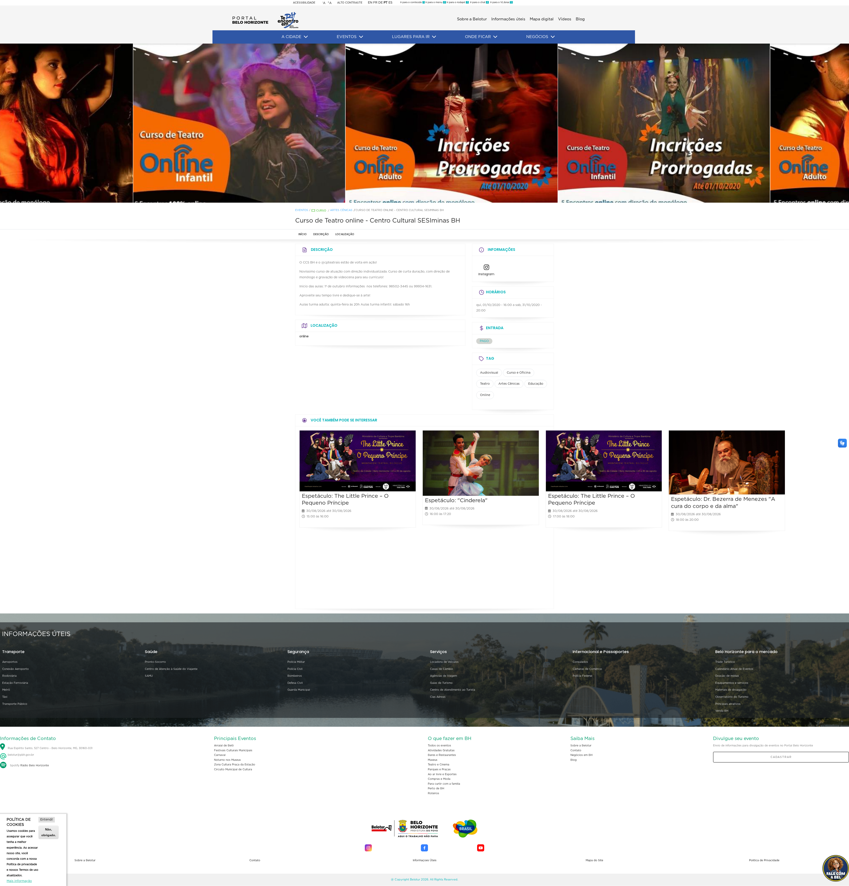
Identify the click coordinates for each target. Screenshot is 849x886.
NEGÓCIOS (537, 37)
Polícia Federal (582, 676)
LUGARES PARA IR (411, 37)
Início (302, 234)
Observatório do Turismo (731, 697)
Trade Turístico (725, 662)
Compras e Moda (439, 779)
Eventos (301, 210)
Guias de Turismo (441, 683)
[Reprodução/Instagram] (212, 123)
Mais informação (19, 881)
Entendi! (46, 819)
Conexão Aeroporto (15, 669)
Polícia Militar (296, 662)
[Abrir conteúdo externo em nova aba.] (486, 268)
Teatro (485, 383)
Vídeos (564, 19)
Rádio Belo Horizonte (34, 765)
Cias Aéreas (438, 697)
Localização (344, 234)
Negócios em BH (581, 755)
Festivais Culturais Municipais (233, 750)
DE (380, 2)
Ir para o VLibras (500, 2)
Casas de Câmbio (441, 669)
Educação (535, 383)
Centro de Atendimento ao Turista (452, 689)
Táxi (4, 697)
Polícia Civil (294, 669)
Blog (580, 19)
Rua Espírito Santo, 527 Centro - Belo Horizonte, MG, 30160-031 (50, 748)
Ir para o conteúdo (412, 2)
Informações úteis (508, 19)
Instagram (486, 274)
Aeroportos (9, 662)
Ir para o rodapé (457, 2)
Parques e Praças (439, 769)
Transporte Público (14, 704)
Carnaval (220, 755)
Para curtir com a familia (444, 783)
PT (386, 2)
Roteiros (433, 793)
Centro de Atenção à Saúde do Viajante (171, 669)
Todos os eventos (439, 745)
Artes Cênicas (341, 210)
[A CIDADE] (306, 37)
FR (375, 2)
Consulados (580, 662)
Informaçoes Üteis (424, 860)
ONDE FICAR (478, 37)
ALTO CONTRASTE (349, 2)
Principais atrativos (727, 704)
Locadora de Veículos (444, 662)
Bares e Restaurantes (442, 755)
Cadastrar (781, 757)
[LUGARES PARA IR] (434, 37)
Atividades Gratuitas (441, 750)
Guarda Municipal (298, 689)
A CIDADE (291, 37)
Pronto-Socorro (155, 662)
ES (390, 2)
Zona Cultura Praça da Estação (234, 764)
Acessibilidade (304, 2)
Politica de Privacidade (764, 860)
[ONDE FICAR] (495, 37)
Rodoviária (9, 676)
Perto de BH (436, 788)
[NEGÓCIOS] (553, 37)
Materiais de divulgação (730, 689)
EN (370, 2)
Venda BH (721, 710)
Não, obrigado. (48, 832)
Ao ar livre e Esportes (442, 774)
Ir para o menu (435, 2)
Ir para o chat (478, 2)
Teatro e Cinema (438, 764)
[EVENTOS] (361, 37)
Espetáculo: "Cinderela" (456, 500)
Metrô (6, 689)
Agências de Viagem (443, 676)
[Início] (265, 13)
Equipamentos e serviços (731, 683)
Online (485, 395)
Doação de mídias (727, 676)
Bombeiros (294, 676)
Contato (575, 750)
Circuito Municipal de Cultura (233, 769)
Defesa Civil (295, 683)
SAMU (149, 676)
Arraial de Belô (224, 745)
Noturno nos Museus (227, 760)
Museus (432, 760)
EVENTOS (347, 37)
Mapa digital (542, 19)
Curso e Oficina (518, 372)
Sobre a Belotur (472, 19)
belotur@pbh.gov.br (20, 754)
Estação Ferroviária (15, 683)
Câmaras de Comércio (587, 669)
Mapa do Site (594, 860)
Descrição (321, 234)
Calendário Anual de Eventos (734, 669)
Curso (321, 210)
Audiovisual (489, 372)
